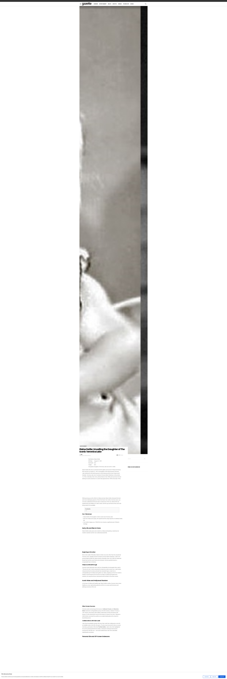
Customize (207, 676)
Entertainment (103, 3)
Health (109, 3)
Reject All (214, 676)
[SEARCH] (145, 4)
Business (96, 3)
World (132, 3)
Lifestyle (114, 3)
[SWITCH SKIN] (147, 1)
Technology (126, 3)
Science (120, 3)
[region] (113, 675)
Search (144, 459)
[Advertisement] (101, 489)
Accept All (222, 676)
